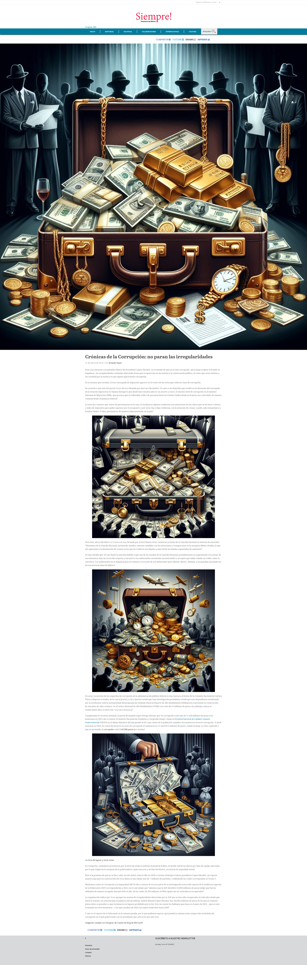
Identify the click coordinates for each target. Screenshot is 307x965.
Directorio (88, 945)
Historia (88, 956)
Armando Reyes (115, 363)
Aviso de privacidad (92, 949)
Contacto (88, 952)
